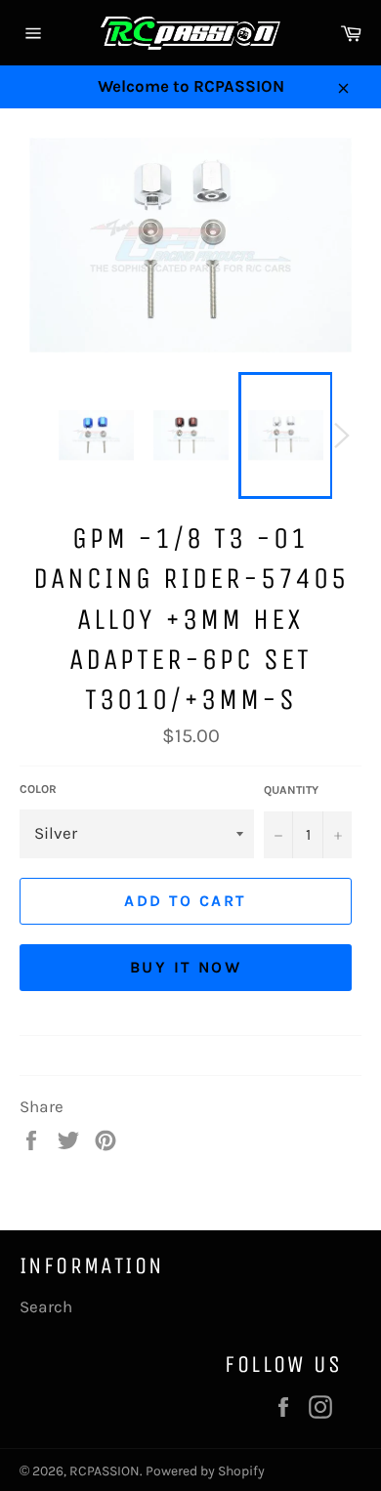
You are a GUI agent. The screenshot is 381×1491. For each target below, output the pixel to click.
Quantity (291, 790)
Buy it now (185, 967)
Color (38, 789)
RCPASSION (104, 1471)
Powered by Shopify (205, 1471)
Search (46, 1306)
